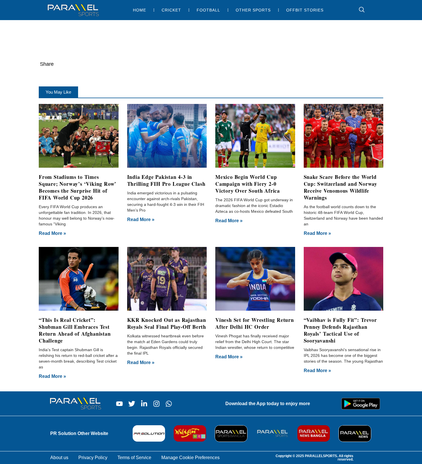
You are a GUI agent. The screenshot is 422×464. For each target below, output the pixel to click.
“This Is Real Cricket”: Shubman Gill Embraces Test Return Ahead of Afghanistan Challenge (75, 330)
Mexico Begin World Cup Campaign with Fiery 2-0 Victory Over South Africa (247, 183)
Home (139, 10)
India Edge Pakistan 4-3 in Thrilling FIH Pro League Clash (166, 180)
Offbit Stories (305, 10)
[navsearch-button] (359, 10)
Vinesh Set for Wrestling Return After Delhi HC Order (254, 323)
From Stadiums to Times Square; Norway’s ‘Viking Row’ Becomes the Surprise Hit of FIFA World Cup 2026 (77, 187)
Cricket (171, 10)
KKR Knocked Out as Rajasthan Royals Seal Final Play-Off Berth (166, 323)
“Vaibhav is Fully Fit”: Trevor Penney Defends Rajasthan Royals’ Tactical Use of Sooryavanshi (340, 330)
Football (208, 10)
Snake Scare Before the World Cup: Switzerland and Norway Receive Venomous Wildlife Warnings (341, 187)
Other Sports (253, 10)
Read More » (52, 233)
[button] (58, 92)
